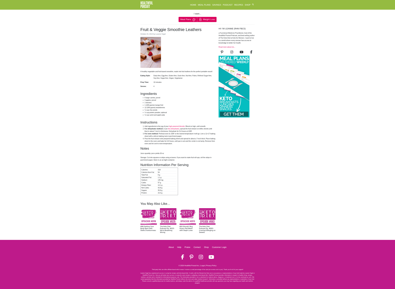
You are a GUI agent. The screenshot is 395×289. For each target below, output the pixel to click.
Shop (247, 5)
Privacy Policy (211, 265)
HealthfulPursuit (146, 5)
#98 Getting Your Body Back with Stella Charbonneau (148, 228)
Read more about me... (227, 47)
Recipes (238, 5)
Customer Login (219, 247)
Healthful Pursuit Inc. (191, 265)
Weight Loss (208, 19)
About (171, 247)
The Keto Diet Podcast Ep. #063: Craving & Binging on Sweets (207, 229)
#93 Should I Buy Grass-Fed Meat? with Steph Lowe (186, 228)
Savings (216, 5)
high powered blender (177, 126)
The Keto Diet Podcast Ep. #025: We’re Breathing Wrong (167, 229)
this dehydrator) (173, 129)
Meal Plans (204, 5)
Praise (187, 247)
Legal (203, 265)
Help (179, 247)
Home (193, 5)
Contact (197, 247)
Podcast (228, 5)
